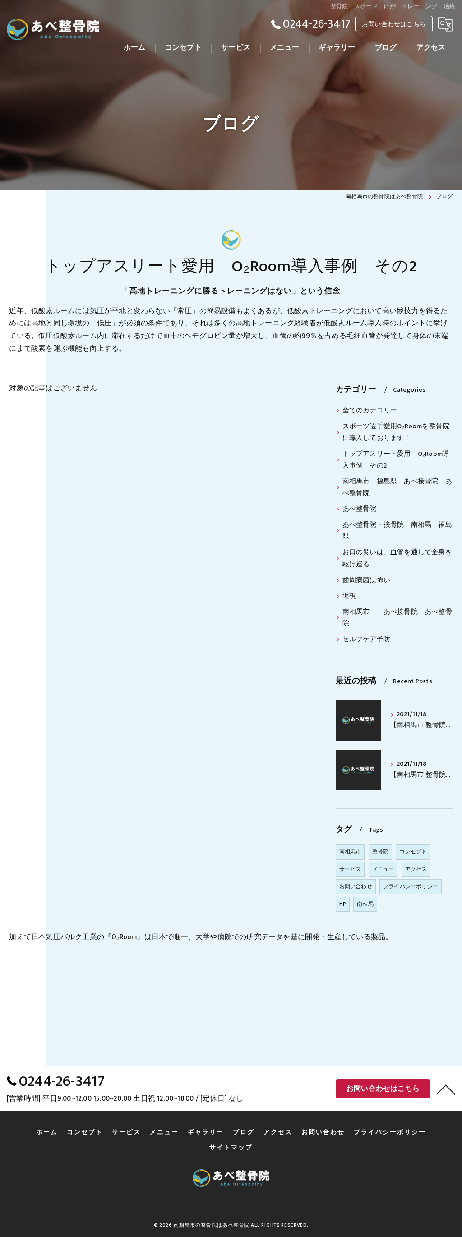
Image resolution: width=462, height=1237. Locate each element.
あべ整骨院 (359, 509)
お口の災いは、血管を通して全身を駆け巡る (397, 558)
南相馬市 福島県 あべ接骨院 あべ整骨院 (397, 487)
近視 (349, 596)
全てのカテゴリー (369, 410)
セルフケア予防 (366, 639)
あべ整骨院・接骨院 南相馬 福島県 (397, 530)
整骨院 (380, 851)
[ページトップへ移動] (446, 1089)
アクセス (416, 869)
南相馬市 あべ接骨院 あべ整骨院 (397, 618)
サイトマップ (231, 1148)
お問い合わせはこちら (394, 24)
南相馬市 (350, 851)
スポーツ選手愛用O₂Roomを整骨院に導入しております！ (396, 432)
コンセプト (413, 851)
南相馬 (365, 903)
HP (342, 903)
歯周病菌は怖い (366, 580)
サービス (350, 869)
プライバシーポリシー (410, 886)
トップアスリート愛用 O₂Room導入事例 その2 (396, 460)
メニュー (383, 869)
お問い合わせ (355, 886)
